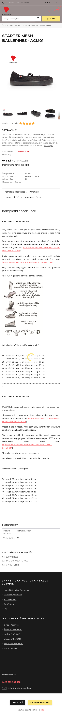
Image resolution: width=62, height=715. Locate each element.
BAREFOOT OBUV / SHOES (17, 560)
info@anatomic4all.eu (19, 688)
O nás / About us (11, 625)
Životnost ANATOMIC (13, 629)
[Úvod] (13, 11)
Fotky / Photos (10, 599)
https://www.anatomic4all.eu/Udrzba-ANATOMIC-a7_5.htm (27, 262)
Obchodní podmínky (13, 594)
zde (42, 710)
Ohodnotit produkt (10, 123)
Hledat (38, 18)
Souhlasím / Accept (39, 702)
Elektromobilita (10, 648)
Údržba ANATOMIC (12, 634)
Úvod (4, 25)
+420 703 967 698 (11, 3)
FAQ (5, 608)
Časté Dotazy (10, 604)
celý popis (48, 145)
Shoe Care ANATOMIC (13, 643)
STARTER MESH (12, 565)
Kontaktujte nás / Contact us (16, 590)
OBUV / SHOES (14, 25)
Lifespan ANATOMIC (12, 639)
